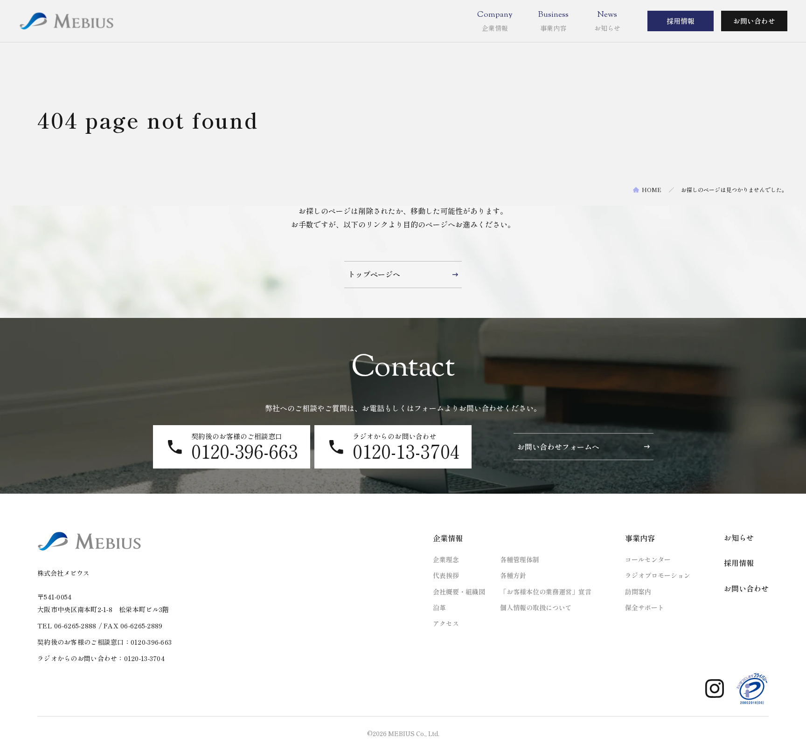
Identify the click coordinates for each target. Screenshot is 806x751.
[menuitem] (494, 21)
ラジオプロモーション (657, 575)
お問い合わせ (754, 21)
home (651, 190)
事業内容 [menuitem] (640, 538)
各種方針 (513, 575)
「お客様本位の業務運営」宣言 (545, 591)
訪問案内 (638, 591)
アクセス (446, 623)
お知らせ (739, 537)
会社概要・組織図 (459, 591)
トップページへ (374, 274)
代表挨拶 (446, 575)
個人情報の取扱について (536, 607)
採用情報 (681, 21)
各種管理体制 (519, 559)
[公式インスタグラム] (714, 688)
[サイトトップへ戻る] (89, 541)
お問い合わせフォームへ (558, 446)
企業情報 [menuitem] (448, 538)
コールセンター (648, 559)
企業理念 (446, 559)
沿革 (439, 607)
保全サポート (644, 607)
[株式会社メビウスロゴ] (66, 21)
